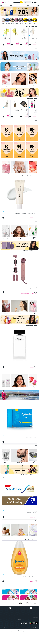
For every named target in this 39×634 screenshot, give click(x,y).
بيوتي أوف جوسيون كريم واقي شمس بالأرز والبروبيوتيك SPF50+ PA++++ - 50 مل (33, 38)
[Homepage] (34, 2)
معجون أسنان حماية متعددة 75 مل (31, 512)
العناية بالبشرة (4, 5)
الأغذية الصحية (34, 5)
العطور (11, 5)
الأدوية (28, 5)
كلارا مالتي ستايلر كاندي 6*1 (32, 288)
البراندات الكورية (30, 24)
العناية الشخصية (14, 5)
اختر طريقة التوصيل (17, 2)
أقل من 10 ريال (25, 24)
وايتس (37, 611)
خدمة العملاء (36, 613)
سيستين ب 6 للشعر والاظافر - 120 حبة (31, 437)
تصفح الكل (36, 120)
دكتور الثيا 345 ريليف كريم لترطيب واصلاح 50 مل (24, 38)
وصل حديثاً (12, 23)
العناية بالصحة (31, 5)
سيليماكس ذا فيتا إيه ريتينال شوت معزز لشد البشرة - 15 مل (7, 38)
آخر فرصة (35, 23)
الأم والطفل (18, 5)
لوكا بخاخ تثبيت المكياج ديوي (7, 110)
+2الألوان (21, 112)
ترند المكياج (16, 23)
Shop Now (36, 48)
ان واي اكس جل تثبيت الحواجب (34, 110)
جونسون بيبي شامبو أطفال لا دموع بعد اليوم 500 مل (29, 576)
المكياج (1, 5)
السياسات (36, 615)
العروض (38, 5)
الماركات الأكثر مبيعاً (35, 617)
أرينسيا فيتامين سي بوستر (15, 37)
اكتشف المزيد (8, 23)
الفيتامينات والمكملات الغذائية (23, 5)
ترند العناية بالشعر (21, 24)
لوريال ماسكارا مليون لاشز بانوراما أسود (15, 110)
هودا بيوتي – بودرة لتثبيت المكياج (24, 110)
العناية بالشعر (8, 5)
